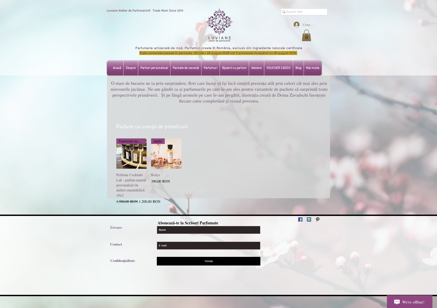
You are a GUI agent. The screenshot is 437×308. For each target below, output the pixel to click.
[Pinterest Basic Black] (317, 219)
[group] (218, 171)
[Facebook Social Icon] (300, 219)
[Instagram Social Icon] (309, 219)
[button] (306, 35)
